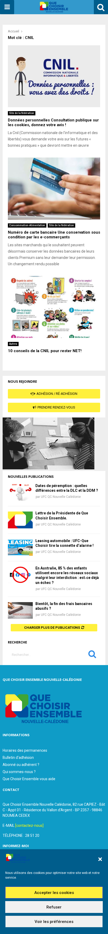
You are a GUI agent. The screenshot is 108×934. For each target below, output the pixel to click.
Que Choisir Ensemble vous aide (29, 779)
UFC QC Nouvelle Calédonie (61, 497)
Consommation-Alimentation (27, 225)
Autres (13, 343)
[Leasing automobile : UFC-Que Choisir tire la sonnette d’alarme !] (20, 547)
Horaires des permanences (25, 750)
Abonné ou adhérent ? (21, 765)
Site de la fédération (21, 113)
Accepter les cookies (54, 892)
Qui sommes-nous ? (19, 772)
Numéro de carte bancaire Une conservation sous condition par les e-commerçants (54, 235)
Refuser (54, 907)
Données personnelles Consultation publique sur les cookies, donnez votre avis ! (53, 122)
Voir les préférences (54, 921)
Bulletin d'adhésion (18, 757)
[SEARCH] (92, 655)
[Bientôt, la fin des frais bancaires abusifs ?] (20, 610)
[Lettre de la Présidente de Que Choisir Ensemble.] (20, 520)
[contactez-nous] (29, 825)
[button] (100, 859)
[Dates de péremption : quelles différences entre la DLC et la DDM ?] (20, 492)
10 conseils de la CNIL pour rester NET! (45, 350)
